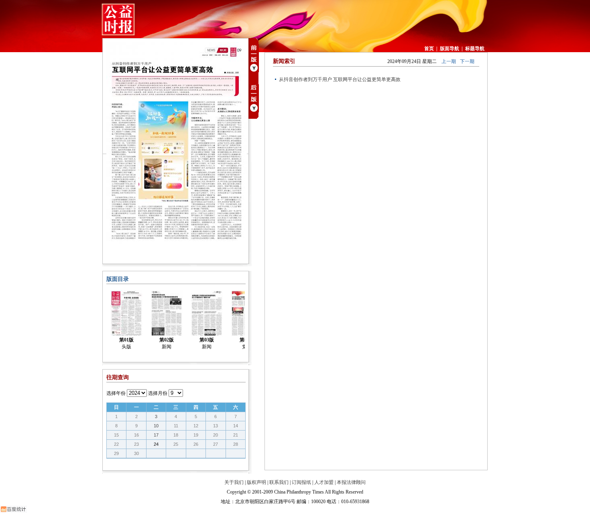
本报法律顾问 (351, 482)
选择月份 (157, 393)
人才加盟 (324, 482)
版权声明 (256, 482)
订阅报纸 (301, 482)
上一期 (448, 61)
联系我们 (279, 482)
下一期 (467, 61)
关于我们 (234, 482)
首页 (429, 48)
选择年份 (116, 393)
